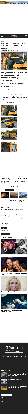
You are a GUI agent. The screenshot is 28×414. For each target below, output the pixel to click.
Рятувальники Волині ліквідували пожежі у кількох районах (14, 199)
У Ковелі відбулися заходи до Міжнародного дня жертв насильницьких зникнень (12, 215)
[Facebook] (14, 364)
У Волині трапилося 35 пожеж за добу (5, 199)
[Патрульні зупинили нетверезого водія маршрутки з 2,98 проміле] (4, 388)
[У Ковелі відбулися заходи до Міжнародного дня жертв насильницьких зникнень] (4, 381)
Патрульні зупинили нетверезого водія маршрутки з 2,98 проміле (13, 218)
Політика (2, 405)
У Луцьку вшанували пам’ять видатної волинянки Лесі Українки (6, 180)
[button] (26, 36)
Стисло (2, 409)
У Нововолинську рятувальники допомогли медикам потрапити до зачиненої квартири (14, 222)
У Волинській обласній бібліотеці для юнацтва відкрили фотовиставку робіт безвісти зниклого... (17, 374)
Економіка (3, 407)
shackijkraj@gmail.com (18, 361)
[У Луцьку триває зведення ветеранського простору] (23, 195)
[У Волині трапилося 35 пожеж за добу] (5, 195)
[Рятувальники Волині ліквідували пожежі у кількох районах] (14, 195)
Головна (2, 38)
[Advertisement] (14, 19)
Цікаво (2, 401)
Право (2, 397)
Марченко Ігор (6, 50)
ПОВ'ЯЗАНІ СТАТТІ (9, 189)
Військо (2, 403)
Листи (2, 41)
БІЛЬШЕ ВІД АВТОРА (18, 189)
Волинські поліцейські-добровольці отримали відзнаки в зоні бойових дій (21, 180)
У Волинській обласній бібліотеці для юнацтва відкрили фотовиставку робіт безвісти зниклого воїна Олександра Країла (13, 210)
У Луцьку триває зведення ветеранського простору (22, 200)
